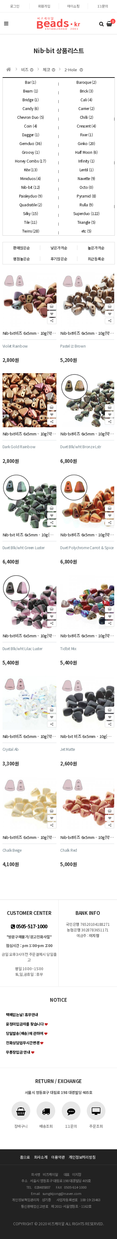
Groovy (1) (31, 152)
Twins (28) (30, 230)
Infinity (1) (86, 160)
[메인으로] (8, 69)
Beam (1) (30, 90)
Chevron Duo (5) (30, 117)
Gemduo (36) (30, 143)
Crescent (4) (86, 125)
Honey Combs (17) (30, 160)
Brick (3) (86, 90)
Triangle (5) (86, 222)
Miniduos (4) (30, 178)
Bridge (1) (30, 99)
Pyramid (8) (86, 195)
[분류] (6, 23)
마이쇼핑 (73, 5)
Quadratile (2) (30, 204)
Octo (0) (86, 187)
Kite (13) (30, 169)
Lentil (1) (87, 169)
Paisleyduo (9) (30, 195)
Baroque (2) (86, 82)
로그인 (14, 5)
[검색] (101, 23)
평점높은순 (21, 258)
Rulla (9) (86, 204)
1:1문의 (102, 5)
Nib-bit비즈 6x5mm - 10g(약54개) (29, 333)
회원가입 (44, 5)
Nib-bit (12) (30, 187)
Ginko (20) (86, 143)
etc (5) (86, 230)
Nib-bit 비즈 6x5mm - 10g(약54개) (29, 535)
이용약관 (58, 1157)
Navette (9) (86, 178)
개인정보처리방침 (82, 1157)
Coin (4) (30, 125)
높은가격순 (96, 247)
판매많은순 (21, 247)
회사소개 (40, 1157)
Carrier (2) (86, 108)
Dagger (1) (30, 134)
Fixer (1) (86, 134)
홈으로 (25, 1157)
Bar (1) (30, 82)
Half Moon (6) (86, 152)
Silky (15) (30, 213)
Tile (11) (30, 222)
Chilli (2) (86, 117)
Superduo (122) (86, 213)
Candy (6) (30, 108)
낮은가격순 (59, 247)
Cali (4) (86, 99)
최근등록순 (96, 258)
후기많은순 (59, 258)
